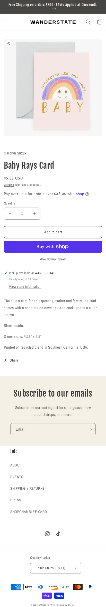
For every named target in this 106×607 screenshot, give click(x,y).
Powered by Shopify (65, 604)
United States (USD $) (50, 568)
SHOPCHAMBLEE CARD (28, 511)
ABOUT (15, 465)
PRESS (15, 500)
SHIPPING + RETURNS (27, 488)
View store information (25, 286)
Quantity (9, 203)
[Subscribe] (89, 429)
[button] (6, 22)
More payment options (53, 259)
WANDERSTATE (47, 604)
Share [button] (14, 360)
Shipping (9, 184)
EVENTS (16, 476)
